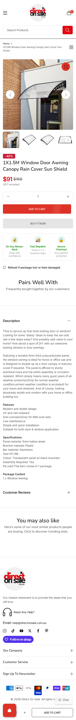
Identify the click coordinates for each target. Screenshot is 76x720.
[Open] (9, 710)
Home (6, 43)
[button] (65, 94)
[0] (69, 13)
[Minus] (8, 196)
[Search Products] (68, 30)
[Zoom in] (65, 66)
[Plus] (68, 196)
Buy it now (38, 223)
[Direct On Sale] (38, 13)
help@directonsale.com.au (24, 622)
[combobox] (38, 30)
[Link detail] (4, 631)
